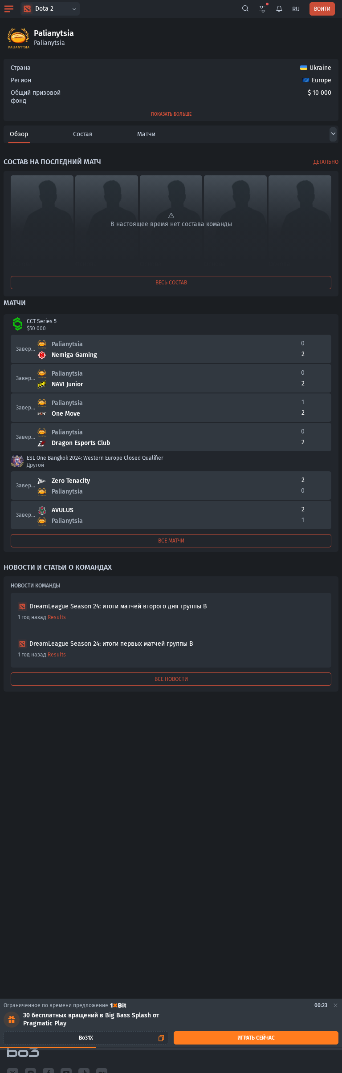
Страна (21, 68)
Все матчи (171, 541)
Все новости (171, 679)
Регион (21, 80)
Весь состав (171, 282)
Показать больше (171, 114)
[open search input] (245, 9)
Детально (326, 162)
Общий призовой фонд (36, 97)
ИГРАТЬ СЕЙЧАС (256, 1038)
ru (296, 9)
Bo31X (86, 1038)
